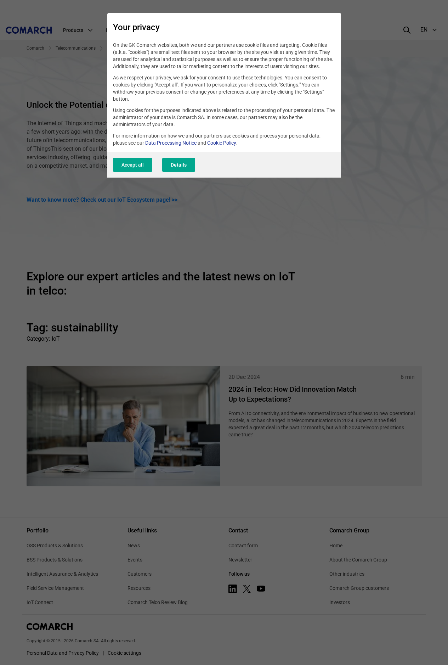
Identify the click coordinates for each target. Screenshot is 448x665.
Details (179, 165)
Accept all (132, 165)
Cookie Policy (221, 143)
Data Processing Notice (171, 143)
